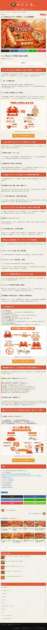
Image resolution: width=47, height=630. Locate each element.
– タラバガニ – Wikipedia (7, 478)
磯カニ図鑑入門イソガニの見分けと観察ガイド (14, 571)
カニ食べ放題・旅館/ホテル (6, 618)
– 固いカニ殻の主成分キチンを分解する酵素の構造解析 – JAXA (15, 473)
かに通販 (3, 609)
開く (24, 62)
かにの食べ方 (3, 599)
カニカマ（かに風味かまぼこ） (7, 615)
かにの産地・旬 (4, 593)
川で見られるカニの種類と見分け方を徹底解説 (14, 561)
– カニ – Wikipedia (6, 472)
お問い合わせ (16, 9)
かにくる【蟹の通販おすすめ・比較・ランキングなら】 (29, 628)
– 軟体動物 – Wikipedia (7, 487)
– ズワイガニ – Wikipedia (7, 480)
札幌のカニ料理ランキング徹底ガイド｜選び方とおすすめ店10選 (17, 556)
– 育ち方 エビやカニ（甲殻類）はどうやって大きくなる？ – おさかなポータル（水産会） (21, 475)
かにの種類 (3, 596)
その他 (2, 612)
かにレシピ (3, 602)
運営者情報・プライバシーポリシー (26, 9)
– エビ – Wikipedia (6, 484)
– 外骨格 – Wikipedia (6, 477)
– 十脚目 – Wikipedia (6, 485)
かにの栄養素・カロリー (6, 590)
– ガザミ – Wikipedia (6, 482)
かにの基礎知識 (4, 492)
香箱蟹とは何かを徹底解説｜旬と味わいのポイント (15, 566)
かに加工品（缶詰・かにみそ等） (7, 606)
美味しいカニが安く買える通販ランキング (23, 135)
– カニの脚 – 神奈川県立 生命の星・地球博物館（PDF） (14, 470)
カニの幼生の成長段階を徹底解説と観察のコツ (14, 576)
